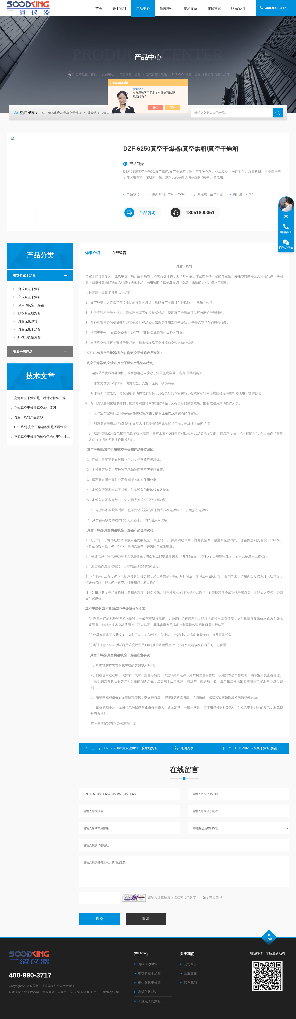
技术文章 (190, 8)
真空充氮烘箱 (27, 321)
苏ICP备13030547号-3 (84, 992)
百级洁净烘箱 (147, 964)
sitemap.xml (110, 992)
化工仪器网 (31, 992)
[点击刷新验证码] (134, 898)
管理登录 (48, 992)
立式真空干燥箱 (156, 74)
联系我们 (238, 8)
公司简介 (190, 964)
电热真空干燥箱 (130, 74)
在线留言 (214, 8)
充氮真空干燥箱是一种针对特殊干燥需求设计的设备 (42, 398)
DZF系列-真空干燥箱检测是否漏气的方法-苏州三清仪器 (42, 427)
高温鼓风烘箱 (147, 992)
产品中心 (143, 8)
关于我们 (119, 8)
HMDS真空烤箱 (29, 337)
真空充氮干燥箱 (29, 329)
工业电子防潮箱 (149, 1001)
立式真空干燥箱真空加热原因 (35, 407)
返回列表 (187, 748)
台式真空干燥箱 (29, 289)
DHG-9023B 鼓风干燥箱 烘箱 (256, 748)
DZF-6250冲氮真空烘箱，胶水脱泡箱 (131, 748)
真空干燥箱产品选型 (28, 417)
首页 (98, 8)
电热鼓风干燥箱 (149, 982)
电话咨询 (286, 232)
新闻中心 (167, 8)
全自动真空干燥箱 (31, 305)
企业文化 (190, 973)
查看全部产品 (22, 351)
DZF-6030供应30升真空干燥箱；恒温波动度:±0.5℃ (75, 112)
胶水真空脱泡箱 (29, 313)
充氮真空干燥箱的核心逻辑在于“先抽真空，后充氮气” (42, 436)
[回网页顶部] (286, 217)
